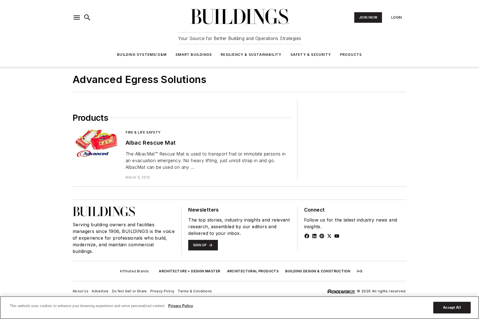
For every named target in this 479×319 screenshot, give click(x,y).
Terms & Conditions (195, 291)
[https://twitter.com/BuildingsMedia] (329, 236)
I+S (359, 271)
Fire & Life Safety (143, 132)
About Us (80, 291)
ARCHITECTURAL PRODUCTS (253, 271)
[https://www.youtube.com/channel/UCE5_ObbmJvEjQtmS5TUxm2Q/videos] (337, 236)
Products (351, 54)
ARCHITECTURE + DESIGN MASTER (189, 271)
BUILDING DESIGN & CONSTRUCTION (317, 271)
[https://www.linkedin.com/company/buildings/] (314, 236)
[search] (87, 17)
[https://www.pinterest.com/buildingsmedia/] (322, 236)
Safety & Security (311, 54)
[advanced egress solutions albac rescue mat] (97, 143)
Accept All (452, 307)
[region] (239, 307)
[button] (77, 17)
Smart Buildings (193, 54)
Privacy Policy (162, 291)
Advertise (100, 291)
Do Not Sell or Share (129, 291)
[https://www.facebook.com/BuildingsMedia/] (307, 236)
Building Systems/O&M (142, 54)
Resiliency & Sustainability (251, 54)
